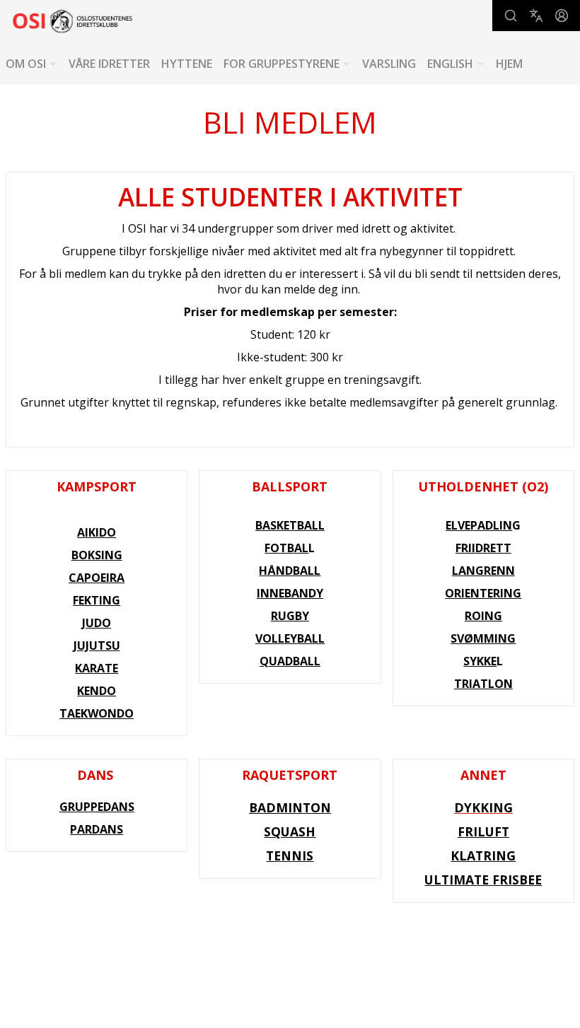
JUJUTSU (97, 645)
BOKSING (96, 555)
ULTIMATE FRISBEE (483, 879)
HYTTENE (186, 63)
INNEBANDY (290, 593)
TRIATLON (483, 683)
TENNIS (289, 855)
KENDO (96, 691)
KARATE (96, 668)
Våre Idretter (109, 63)
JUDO (96, 623)
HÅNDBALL (289, 570)
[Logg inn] (561, 15)
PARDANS (96, 829)
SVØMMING (483, 638)
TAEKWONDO (96, 713)
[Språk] (536, 15)
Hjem (509, 63)
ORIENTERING (483, 593)
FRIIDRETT (483, 548)
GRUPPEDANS (96, 806)
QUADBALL (290, 661)
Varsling (389, 63)
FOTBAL (286, 548)
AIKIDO (96, 532)
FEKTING (96, 600)
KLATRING (483, 855)
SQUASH (289, 831)
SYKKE (480, 661)
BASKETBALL (290, 525)
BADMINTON (290, 807)
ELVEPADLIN (479, 525)
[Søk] (510, 15)
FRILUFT (483, 831)
